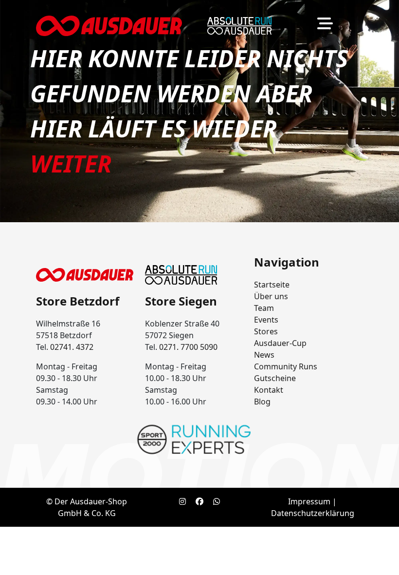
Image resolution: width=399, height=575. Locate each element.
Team (264, 308)
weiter (70, 163)
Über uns (271, 296)
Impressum (309, 501)
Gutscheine (275, 378)
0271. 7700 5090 (188, 347)
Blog (262, 401)
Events (266, 319)
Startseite (272, 284)
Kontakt (268, 389)
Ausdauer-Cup (280, 343)
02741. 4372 (71, 347)
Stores (266, 331)
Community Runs (285, 366)
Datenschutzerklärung (312, 513)
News (264, 354)
